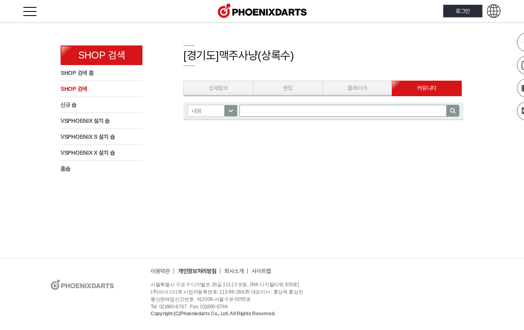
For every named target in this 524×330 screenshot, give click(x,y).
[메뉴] (34, 11)
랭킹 (287, 88)
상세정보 (218, 88)
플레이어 (357, 88)
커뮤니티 (426, 88)
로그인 (463, 11)
